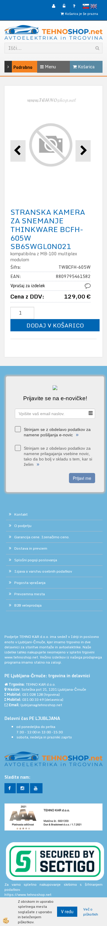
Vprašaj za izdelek (27, 285)
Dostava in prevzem (30, 548)
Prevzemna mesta (29, 594)
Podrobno (15, 67)
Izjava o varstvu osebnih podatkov (43, 571)
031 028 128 (32, 694)
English (93, 6)
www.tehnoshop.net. (22, 657)
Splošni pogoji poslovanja (35, 560)
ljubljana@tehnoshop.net (41, 705)
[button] (83, 150)
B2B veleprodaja (28, 605)
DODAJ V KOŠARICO (55, 325)
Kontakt (21, 514)
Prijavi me (82, 478)
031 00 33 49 (33, 699)
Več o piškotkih (90, 912)
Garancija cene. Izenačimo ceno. (42, 537)
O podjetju (23, 525)
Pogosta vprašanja (29, 582)
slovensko (86, 6)
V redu (67, 911)
